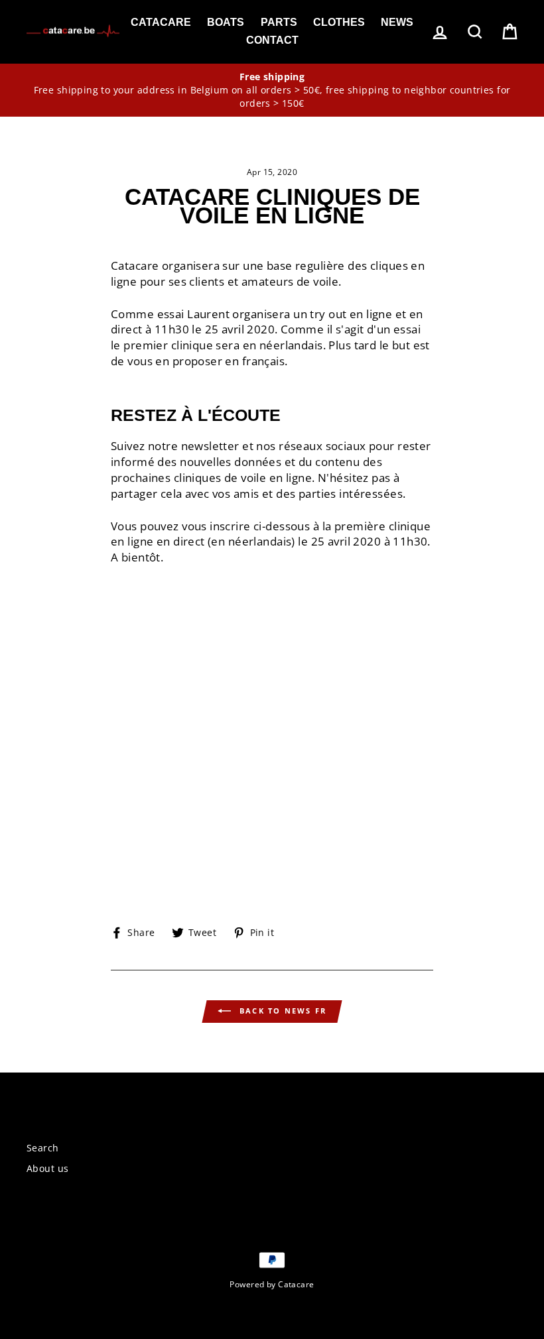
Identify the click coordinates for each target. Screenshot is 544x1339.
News (397, 22)
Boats (225, 22)
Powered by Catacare (272, 1284)
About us (47, 1168)
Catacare (161, 22)
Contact (272, 40)
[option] (272, 90)
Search (43, 1147)
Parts (279, 22)
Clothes (339, 22)
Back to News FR (281, 1011)
